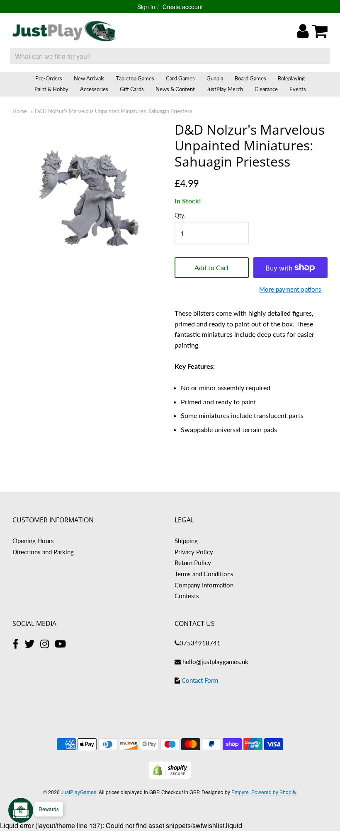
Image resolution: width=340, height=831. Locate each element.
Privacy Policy (194, 552)
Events (297, 89)
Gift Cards (132, 89)
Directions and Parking (43, 552)
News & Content (175, 89)
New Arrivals (89, 78)
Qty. (180, 215)
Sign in (146, 6)
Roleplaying (291, 78)
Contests (187, 595)
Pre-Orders (48, 78)
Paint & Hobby (51, 89)
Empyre (240, 791)
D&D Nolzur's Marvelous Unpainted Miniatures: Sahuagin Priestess (113, 111)
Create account (183, 6)
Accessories (94, 89)
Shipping (186, 540)
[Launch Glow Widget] (20, 810)
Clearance (266, 89)
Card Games (180, 78)
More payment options (290, 289)
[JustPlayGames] (64, 31)
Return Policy (193, 562)
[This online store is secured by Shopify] (170, 776)
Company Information (204, 585)
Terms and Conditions (204, 573)
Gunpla (214, 78)
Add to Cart (211, 267)
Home (19, 111)
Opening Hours (33, 540)
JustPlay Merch (224, 89)
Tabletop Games (135, 78)
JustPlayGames (78, 791)
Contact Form (200, 680)
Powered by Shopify (273, 791)
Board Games (250, 78)
